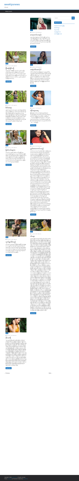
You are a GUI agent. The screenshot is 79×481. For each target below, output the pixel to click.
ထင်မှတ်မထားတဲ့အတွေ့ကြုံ (59, 25)
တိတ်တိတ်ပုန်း (56, 27)
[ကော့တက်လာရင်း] (40, 23)
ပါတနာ (32, 236)
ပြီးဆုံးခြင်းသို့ (10, 68)
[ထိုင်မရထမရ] (40, 98)
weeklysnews (12, 4)
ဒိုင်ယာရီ (8, 338)
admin (40, 32)
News (31, 30)
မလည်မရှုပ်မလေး (57, 31)
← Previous (7, 373)
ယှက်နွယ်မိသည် (11, 242)
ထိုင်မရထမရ (34, 111)
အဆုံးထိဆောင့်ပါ (35, 69)
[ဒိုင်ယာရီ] (16, 325)
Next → (50, 373)
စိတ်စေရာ (9, 108)
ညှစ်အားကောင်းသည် (37, 149)
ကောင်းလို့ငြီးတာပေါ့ (58, 33)
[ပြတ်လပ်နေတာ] (16, 137)
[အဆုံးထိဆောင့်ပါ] (40, 57)
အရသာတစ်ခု (56, 29)
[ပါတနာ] (40, 225)
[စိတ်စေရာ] (16, 96)
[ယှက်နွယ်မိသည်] (16, 227)
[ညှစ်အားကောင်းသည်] (40, 136)
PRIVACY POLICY (8, 11)
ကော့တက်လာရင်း (36, 35)
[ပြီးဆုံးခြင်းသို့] (16, 57)
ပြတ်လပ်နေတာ (10, 150)
